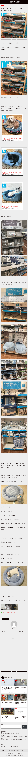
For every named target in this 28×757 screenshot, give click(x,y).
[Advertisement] (14, 654)
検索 (2, 724)
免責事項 (18, 753)
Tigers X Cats (14, 2)
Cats (2, 5)
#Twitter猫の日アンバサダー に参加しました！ (13, 733)
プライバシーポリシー (11, 753)
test (2, 732)
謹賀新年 (3, 735)
